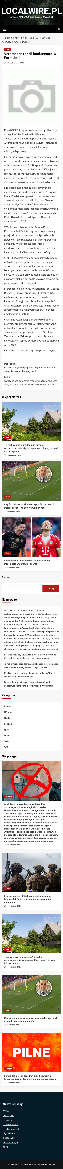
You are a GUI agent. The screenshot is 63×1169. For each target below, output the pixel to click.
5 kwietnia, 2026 (13, 1083)
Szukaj (6, 577)
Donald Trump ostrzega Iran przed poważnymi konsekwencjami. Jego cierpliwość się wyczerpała (28, 684)
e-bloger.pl (8, 1137)
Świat (7, 735)
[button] (5, 29)
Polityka (8, 723)
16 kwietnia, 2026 (14, 455)
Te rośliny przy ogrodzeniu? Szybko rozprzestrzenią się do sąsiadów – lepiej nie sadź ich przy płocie (31, 448)
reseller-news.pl (11, 1128)
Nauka (7, 718)
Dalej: (30, 381)
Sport (7, 50)
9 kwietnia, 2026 (13, 512)
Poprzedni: (29, 367)
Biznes (7, 706)
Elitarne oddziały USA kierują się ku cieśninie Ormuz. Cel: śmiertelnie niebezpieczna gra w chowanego (30, 656)
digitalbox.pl (9, 1133)
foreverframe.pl (10, 1124)
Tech (6, 741)
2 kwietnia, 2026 (13, 568)
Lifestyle (8, 712)
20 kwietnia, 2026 (14, 845)
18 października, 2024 (15, 63)
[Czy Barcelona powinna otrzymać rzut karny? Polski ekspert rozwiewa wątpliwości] (31, 481)
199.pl (6, 1110)
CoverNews (27, 1164)
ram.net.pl (8, 1120)
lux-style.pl (8, 1115)
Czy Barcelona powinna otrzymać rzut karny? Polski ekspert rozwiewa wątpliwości (29, 675)
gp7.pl (6, 1146)
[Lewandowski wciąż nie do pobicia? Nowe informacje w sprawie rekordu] (31, 537)
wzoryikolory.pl (10, 1142)
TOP (6, 747)
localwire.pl (31, 11)
